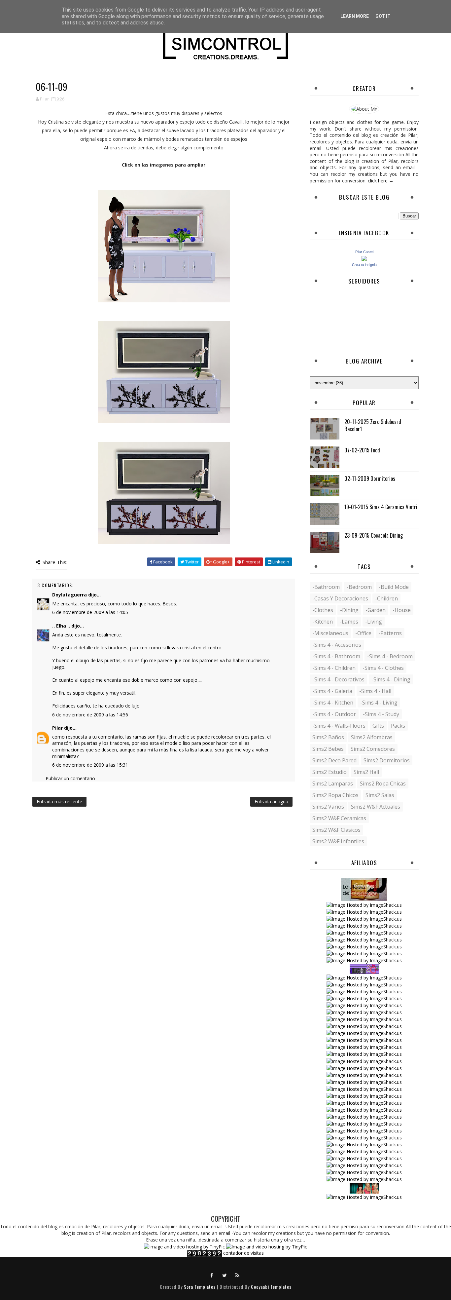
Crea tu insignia (364, 265)
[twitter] (225, 1275)
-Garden (375, 610)
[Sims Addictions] (364, 1187)
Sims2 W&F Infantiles (338, 841)
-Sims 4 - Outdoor (334, 714)
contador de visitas (243, 1253)
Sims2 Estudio (329, 772)
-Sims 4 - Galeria (332, 691)
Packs (398, 725)
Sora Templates (200, 1286)
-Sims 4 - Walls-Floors (338, 725)
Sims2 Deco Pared (334, 760)
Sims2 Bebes (328, 748)
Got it (383, 16)
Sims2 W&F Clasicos (336, 829)
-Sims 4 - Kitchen (332, 702)
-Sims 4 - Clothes (383, 667)
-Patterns (390, 633)
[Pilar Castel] (364, 258)
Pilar (57, 728)
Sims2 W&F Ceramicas (339, 818)
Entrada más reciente (59, 801)
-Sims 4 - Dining (390, 679)
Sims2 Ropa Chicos (335, 795)
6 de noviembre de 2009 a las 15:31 (90, 765)
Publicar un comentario (70, 778)
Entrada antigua (271, 801)
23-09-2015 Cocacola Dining (373, 535)
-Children (386, 598)
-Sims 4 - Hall (375, 691)
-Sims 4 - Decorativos (338, 679)
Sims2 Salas (379, 795)
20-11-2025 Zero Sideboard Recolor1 (372, 425)
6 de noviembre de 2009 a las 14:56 (90, 714)
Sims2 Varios (328, 806)
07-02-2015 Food (362, 450)
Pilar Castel (364, 252)
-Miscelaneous (330, 633)
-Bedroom (359, 587)
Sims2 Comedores (373, 748)
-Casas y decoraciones (340, 598)
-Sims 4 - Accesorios (336, 644)
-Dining (349, 610)
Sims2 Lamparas (332, 783)
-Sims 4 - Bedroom (390, 656)
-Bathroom (326, 587)
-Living (373, 621)
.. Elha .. (61, 626)
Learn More (354, 16)
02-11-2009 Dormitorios (369, 478)
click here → (381, 180)
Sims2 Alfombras (372, 737)
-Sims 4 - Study (381, 714)
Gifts (378, 725)
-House (402, 610)
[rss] (238, 1275)
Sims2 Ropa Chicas (383, 783)
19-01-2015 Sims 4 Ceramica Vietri (380, 507)
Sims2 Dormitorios (387, 760)
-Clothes (322, 610)
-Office (363, 633)
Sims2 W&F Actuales (375, 806)
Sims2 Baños (328, 737)
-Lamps (349, 621)
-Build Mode (394, 587)
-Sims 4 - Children (334, 667)
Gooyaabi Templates (271, 1286)
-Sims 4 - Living (379, 702)
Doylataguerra (69, 595)
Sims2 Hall (366, 772)
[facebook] (212, 1275)
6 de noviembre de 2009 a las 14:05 (90, 612)
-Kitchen (322, 621)
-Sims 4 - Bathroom (336, 656)
